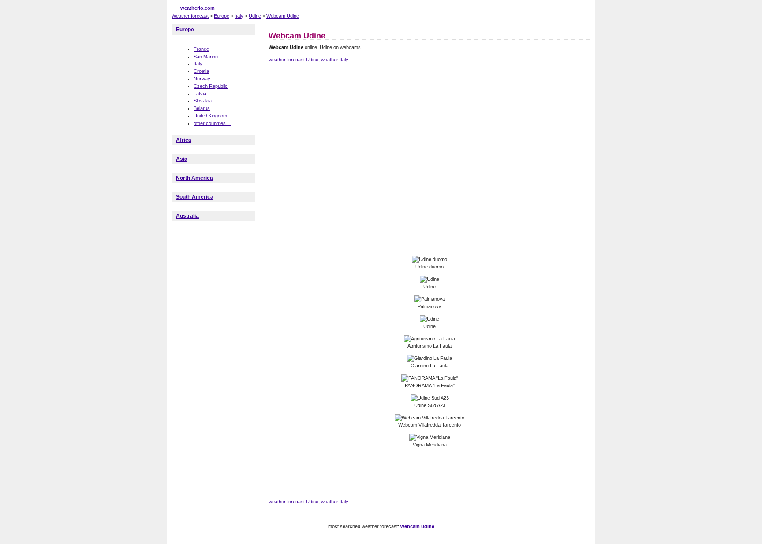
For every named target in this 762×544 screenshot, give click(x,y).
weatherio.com (197, 8)
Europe (221, 16)
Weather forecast (190, 16)
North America (194, 178)
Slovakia (203, 100)
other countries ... (212, 123)
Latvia (200, 93)
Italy (239, 16)
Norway (202, 78)
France (201, 49)
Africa (183, 140)
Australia (187, 216)
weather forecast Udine (293, 59)
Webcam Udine (282, 16)
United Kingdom (210, 115)
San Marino (206, 56)
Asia (181, 159)
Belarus (202, 108)
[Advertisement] (429, 101)
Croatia (201, 71)
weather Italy (334, 59)
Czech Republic (211, 86)
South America (194, 197)
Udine (255, 16)
